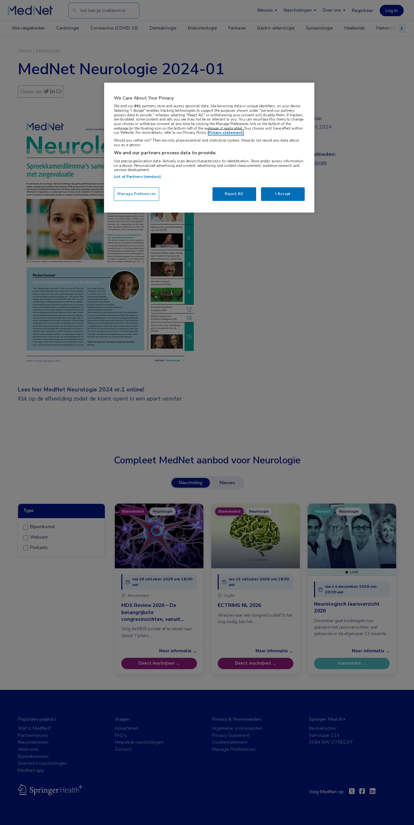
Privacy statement (226, 132)
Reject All (234, 193)
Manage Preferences (136, 193)
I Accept (282, 193)
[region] (209, 148)
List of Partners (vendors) (137, 176)
